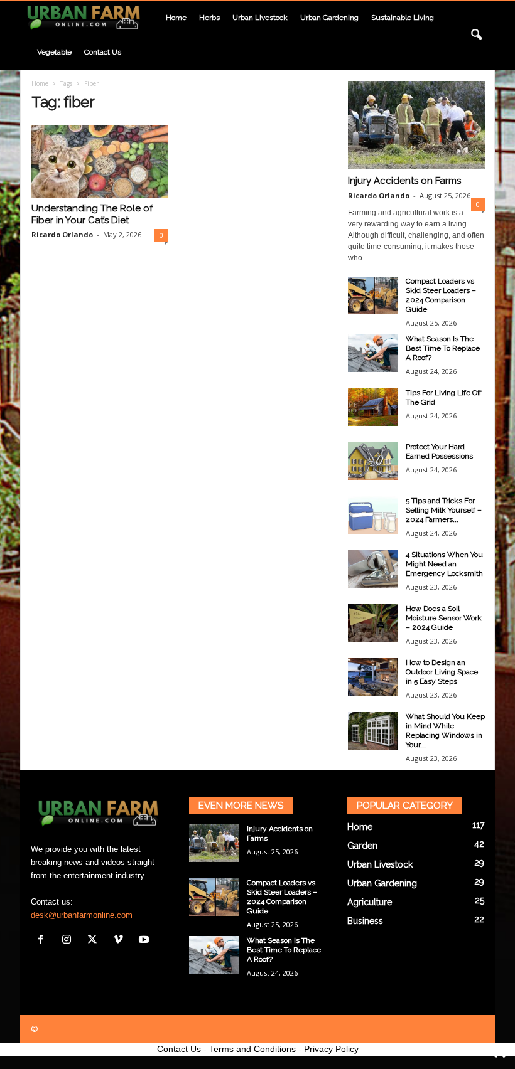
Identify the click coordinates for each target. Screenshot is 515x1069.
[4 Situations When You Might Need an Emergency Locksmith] (373, 569)
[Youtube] (145, 940)
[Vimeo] (121, 940)
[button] (476, 35)
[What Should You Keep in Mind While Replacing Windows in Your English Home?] (373, 731)
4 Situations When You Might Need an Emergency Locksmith (444, 564)
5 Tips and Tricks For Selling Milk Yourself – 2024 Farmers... (444, 510)
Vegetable (54, 52)
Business (365, 921)
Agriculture (369, 902)
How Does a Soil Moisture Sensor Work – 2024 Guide (444, 618)
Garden (362, 846)
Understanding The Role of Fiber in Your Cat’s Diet (92, 214)
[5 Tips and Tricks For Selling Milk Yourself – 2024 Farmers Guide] (373, 515)
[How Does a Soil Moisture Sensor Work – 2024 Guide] (373, 623)
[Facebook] (44, 940)
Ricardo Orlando (62, 234)
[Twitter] (95, 940)
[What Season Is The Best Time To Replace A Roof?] (373, 353)
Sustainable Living (402, 17)
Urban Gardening (329, 17)
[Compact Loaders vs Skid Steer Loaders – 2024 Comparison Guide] (373, 295)
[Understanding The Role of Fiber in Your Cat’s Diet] (99, 161)
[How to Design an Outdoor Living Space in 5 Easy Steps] (373, 677)
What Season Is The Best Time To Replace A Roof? (443, 348)
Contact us (102, 52)
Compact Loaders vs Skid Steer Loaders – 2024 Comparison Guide (441, 295)
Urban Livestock (260, 17)
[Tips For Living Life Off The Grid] (373, 407)
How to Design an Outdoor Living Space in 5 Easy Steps (442, 672)
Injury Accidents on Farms (404, 180)
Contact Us (179, 1049)
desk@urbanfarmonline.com (82, 915)
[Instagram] (69, 940)
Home (176, 17)
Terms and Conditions (252, 1049)
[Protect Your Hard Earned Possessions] (373, 461)
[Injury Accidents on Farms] (416, 125)
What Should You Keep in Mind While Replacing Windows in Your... (445, 730)
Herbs (209, 17)
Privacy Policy (331, 1049)
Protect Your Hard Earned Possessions (439, 451)
